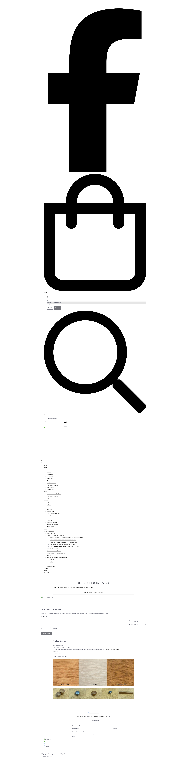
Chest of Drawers (51, 507)
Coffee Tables (50, 474)
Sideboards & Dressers (52, 485)
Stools (51, 515)
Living (45, 467)
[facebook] (95, 171)
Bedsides (49, 504)
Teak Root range (51, 566)
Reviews (46, 568)
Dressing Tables (50, 511)
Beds (48, 502)
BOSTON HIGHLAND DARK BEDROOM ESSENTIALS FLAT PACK (66, 537)
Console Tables (50, 476)
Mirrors (48, 480)
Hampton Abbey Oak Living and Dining (56, 553)
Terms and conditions (93, 720)
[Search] (65, 421)
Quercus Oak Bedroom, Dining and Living (57, 557)
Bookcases (49, 469)
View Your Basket (88, 592)
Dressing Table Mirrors (55, 513)
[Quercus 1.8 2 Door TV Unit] (43, 602)
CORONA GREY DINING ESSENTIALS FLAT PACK (62, 544)
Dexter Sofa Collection (52, 533)
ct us (107, 716)
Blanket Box (50, 520)
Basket (50, 307)
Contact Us (46, 572)
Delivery (46, 570)
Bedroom (46, 500)
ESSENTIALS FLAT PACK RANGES (56, 535)
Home (45, 465)
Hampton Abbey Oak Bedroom (54, 551)
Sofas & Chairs (50, 487)
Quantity (43, 628)
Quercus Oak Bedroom (52, 524)
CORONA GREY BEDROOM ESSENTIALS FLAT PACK (63, 542)
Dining (45, 491)
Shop (55, 587)
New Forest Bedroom (52, 522)
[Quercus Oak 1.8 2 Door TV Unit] (48, 602)
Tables (48, 498)
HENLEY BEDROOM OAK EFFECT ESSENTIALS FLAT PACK (65, 546)
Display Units (50, 478)
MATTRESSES (50, 526)
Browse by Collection (49, 531)
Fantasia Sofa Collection (52, 548)
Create (50, 756)
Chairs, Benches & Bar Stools (54, 494)
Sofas (45, 529)
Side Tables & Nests (51, 483)
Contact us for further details (112, 649)
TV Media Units (50, 489)
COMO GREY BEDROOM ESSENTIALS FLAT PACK (63, 540)
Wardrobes (49, 509)
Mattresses (49, 555)
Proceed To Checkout (98, 592)
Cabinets (49, 472)
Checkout (57, 307)
